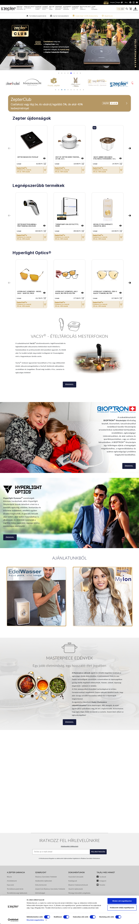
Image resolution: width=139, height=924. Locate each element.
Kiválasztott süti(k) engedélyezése (122, 907)
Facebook (102, 877)
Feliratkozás (98, 852)
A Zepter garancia (16, 872)
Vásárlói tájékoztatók (75, 889)
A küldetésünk (12, 881)
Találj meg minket (106, 872)
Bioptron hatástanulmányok (78, 885)
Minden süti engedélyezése (122, 901)
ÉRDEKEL (69, 384)
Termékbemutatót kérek (15, 889)
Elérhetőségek (40, 893)
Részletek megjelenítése (35, 920)
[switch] (66, 917)
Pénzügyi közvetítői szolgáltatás (79, 893)
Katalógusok (72, 881)
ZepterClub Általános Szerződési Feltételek (50, 889)
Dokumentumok (41, 885)
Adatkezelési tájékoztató (69, 846)
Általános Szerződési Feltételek (46, 877)
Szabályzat (40, 872)
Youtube (102, 885)
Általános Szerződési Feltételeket (90, 858)
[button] (4, 45)
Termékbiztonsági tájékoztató (17, 893)
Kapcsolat (10, 885)
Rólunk (9, 877)
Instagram (102, 881)
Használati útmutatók (75, 877)
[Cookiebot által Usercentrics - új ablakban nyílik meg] (13, 920)
